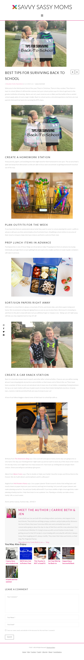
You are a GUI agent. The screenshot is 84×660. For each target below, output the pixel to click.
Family (13, 84)
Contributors (57, 652)
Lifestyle (44, 652)
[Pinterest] (3, 335)
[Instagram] (3, 325)
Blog (47, 542)
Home (24, 652)
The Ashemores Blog (22, 459)
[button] (42, 15)
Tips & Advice (19, 84)
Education (8, 84)
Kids (28, 652)
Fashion (33, 652)
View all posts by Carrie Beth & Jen (31, 542)
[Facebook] (39, 655)
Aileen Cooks (17, 474)
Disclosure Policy (51, 647)
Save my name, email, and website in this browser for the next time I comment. (31, 630)
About (50, 652)
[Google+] (45, 655)
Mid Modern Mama (20, 483)
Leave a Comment (40, 84)
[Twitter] (42, 655)
